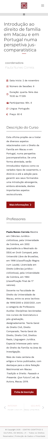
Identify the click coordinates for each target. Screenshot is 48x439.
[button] (24, 14)
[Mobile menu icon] (42, 5)
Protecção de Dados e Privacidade (30, 436)
